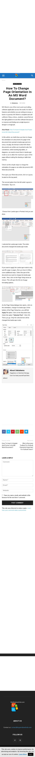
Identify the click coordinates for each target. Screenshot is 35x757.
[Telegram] (26, 432)
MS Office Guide (17, 84)
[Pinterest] (13, 432)
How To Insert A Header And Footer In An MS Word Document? (10, 445)
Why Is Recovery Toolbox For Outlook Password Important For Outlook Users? (26, 446)
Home (3, 80)
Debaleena (15, 103)
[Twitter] (8, 432)
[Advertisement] (17, 18)
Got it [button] (30, 754)
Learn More (23, 754)
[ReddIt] (22, 432)
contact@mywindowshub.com (21, 727)
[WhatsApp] (17, 432)
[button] (3, 75)
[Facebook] (4, 432)
